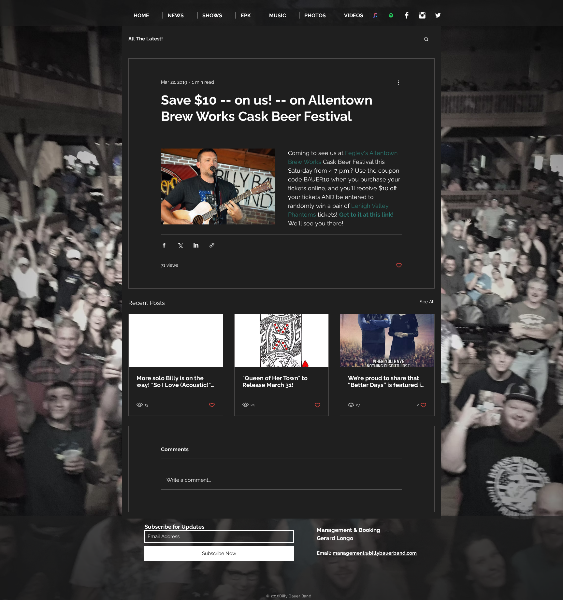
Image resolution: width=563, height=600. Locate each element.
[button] (426, 38)
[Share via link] (212, 245)
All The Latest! (145, 39)
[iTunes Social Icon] (375, 15)
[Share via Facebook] (164, 245)
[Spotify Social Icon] (391, 15)
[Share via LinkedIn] (196, 245)
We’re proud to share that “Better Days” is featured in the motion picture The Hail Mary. (386, 381)
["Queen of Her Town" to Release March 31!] (282, 340)
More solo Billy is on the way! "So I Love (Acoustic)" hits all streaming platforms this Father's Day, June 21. (175, 381)
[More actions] (398, 82)
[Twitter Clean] (438, 15)
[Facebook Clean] (406, 15)
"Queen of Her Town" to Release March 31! (275, 381)
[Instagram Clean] (422, 15)
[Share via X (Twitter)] (180, 245)
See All (427, 301)
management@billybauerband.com (375, 553)
